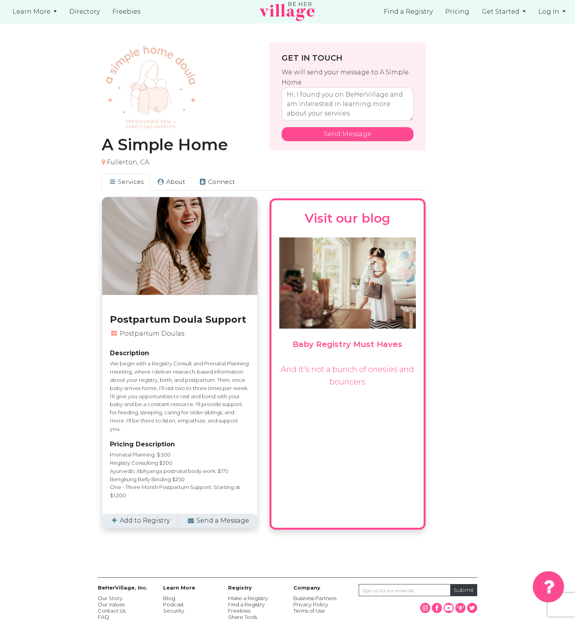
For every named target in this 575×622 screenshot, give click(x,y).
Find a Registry (408, 11)
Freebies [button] (126, 11)
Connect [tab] (221, 181)
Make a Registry (248, 598)
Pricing (457, 11)
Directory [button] (84, 11)
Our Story (110, 598)
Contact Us (112, 611)
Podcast (173, 604)
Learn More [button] (32, 11)
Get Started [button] (501, 11)
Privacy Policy (310, 604)
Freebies (239, 611)
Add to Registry (144, 520)
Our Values (111, 604)
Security (173, 611)
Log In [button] (549, 11)
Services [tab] (130, 181)
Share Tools (242, 617)
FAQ (103, 617)
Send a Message (222, 520)
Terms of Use (309, 611)
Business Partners (314, 598)
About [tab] (175, 181)
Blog (169, 598)
